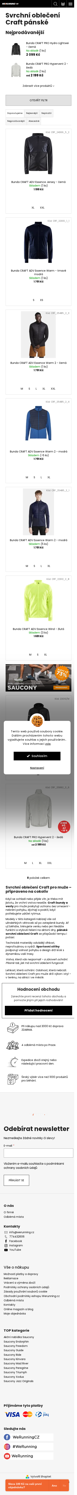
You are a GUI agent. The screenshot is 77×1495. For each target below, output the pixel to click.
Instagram (16, 1245)
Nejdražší (46, 113)
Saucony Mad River (16, 1363)
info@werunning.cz (21, 1232)
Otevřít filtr (38, 100)
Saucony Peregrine (16, 1368)
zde (48, 744)
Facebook (15, 1241)
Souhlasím (39, 756)
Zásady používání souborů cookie (25, 1291)
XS (41, 300)
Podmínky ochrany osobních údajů (26, 1287)
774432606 (16, 1236)
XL (33, 207)
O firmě (9, 1212)
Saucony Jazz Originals (18, 1381)
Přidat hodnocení (38, 1010)
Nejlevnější (32, 113)
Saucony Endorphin (16, 1341)
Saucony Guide (14, 1350)
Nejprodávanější (16, 121)
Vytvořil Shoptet (40, 1476)
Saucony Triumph (15, 1372)
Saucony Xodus (14, 1377)
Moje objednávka (15, 1313)
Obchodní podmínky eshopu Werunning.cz (32, 1296)
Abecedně (34, 121)
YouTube (15, 1250)
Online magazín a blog (18, 1309)
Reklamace (11, 1278)
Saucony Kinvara (14, 1359)
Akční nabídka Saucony (19, 1337)
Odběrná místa (14, 1217)
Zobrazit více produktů (37, 86)
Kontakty (9, 1305)
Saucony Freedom (16, 1346)
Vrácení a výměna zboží (19, 1283)
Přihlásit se (16, 1180)
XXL (42, 207)
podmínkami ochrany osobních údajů (34, 1166)
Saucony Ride (12, 1355)
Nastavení (37, 768)
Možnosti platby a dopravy (21, 1274)
